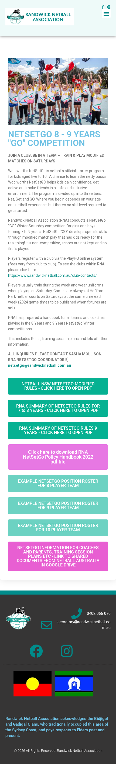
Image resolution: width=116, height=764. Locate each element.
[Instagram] (109, 7)
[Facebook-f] (102, 7)
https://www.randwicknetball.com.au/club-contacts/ (52, 275)
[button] (106, 13)
